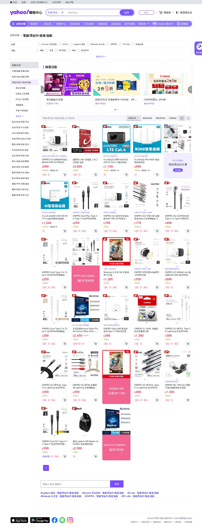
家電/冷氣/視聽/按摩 (20, 76)
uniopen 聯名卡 (165, 23)
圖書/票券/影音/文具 (20, 195)
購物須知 (157, 521)
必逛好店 (116, 23)
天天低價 (88, 23)
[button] (43, 89)
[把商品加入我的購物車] (65, 174)
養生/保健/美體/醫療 (20, 161)
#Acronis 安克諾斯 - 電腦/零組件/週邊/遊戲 (103, 492)
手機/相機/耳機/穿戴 (20, 71)
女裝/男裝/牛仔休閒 (20, 127)
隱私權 (178, 521)
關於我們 (146, 521)
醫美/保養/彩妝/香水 (20, 144)
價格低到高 (147, 118)
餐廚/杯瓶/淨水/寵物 (20, 172)
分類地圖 (188, 521)
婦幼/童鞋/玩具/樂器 (20, 166)
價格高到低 (160, 118)
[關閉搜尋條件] (62, 12)
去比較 (178, 170)
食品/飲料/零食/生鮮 (20, 155)
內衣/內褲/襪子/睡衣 (20, 133)
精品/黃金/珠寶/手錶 (20, 121)
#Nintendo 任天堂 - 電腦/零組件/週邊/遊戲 (61, 496)
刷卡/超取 (130, 23)
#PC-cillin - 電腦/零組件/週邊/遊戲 (138, 496)
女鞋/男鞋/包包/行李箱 (21, 138)
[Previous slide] (43, 138)
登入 (146, 12)
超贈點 (184, 23)
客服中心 (135, 521)
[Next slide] (67, 138)
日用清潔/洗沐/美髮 (20, 149)
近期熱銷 (173, 118)
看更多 (142, 23)
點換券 (33, 23)
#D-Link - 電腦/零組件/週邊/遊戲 (143, 492)
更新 (190, 518)
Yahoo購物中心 (26, 12)
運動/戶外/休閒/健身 (20, 183)
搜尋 (117, 483)
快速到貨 (75, 23)
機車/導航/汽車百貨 (20, 189)
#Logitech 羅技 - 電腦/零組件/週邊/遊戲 (60, 492)
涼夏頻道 (102, 23)
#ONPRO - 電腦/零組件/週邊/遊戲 (101, 496)
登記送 (47, 23)
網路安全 (168, 521)
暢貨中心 (61, 23)
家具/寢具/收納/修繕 (20, 178)
